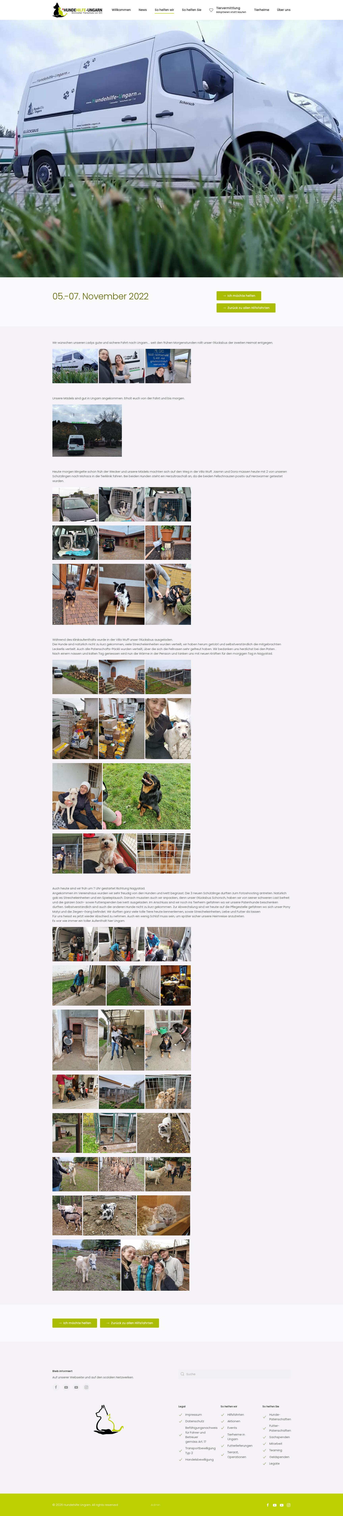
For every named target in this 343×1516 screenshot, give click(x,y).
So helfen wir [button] (164, 10)
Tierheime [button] (261, 10)
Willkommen (121, 10)
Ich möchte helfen (241, 296)
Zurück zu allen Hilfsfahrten (248, 308)
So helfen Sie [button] (191, 10)
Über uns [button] (284, 10)
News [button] (143, 10)
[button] (227, 10)
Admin (155, 1505)
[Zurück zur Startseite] (77, 10)
